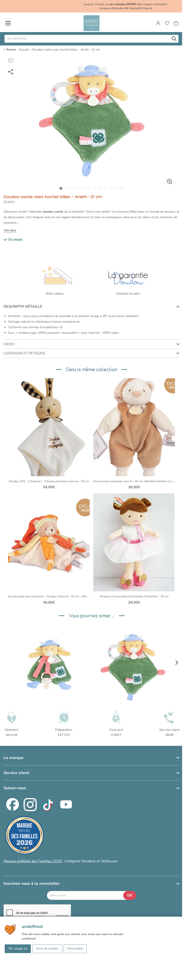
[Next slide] (176, 662)
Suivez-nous (15, 788)
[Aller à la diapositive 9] (105, 188)
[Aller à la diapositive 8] (100, 188)
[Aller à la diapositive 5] (83, 188)
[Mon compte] (158, 23)
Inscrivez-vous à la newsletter (32, 883)
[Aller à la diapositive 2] (66, 188)
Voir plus (10, 230)
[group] (49, 662)
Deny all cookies (47, 948)
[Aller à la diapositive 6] (89, 188)
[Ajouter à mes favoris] (10, 60)
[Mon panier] (176, 23)
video (9, 344)
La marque (13, 757)
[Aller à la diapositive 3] (72, 188)
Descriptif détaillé (23, 306)
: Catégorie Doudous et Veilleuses (61, 861)
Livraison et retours (24, 353)
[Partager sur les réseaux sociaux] (10, 71)
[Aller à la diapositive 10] (111, 188)
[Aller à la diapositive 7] (94, 188)
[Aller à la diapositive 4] (77, 188)
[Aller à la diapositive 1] (61, 188)
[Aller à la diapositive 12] (122, 188)
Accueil (24, 49)
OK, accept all (17, 948)
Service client (16, 772)
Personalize (75, 948)
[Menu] (8, 23)
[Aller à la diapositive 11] (116, 188)
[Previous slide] (6, 662)
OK (129, 895)
